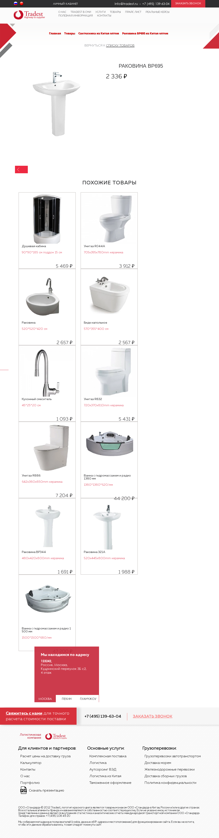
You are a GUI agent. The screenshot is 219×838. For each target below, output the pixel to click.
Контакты (104, 16)
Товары (115, 12)
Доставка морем (158, 763)
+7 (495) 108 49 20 (58, 816)
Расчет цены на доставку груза (45, 756)
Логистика (98, 763)
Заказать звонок (152, 716)
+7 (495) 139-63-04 (102, 716)
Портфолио (30, 783)
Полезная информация (75, 16)
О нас (62, 12)
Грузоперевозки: (159, 748)
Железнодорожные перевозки (170, 769)
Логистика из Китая (105, 776)
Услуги (100, 12)
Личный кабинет (65, 3)
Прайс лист (133, 12)
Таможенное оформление (110, 783)
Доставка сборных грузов (166, 776)
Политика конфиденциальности (170, 783)
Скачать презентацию (46, 790)
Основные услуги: (105, 748)
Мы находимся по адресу (65, 655)
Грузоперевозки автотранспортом (173, 756)
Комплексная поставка (107, 756)
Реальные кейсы (157, 12)
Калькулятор (30, 763)
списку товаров (120, 45)
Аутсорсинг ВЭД (102, 769)
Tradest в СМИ (81, 12)
